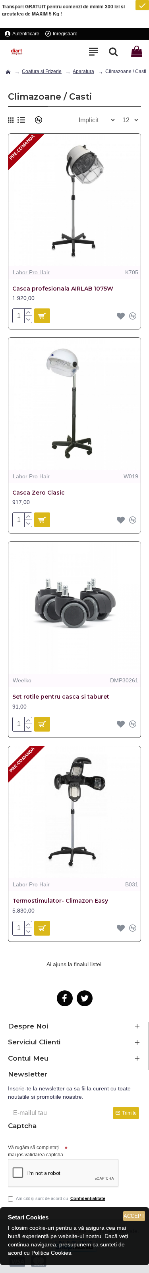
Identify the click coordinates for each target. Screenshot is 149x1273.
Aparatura (83, 71)
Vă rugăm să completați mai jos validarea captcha (35, 1151)
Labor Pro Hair (31, 272)
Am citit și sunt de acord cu (60, 1198)
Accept (134, 1216)
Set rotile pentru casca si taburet (60, 696)
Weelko (22, 680)
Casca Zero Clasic (38, 492)
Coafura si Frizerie (42, 71)
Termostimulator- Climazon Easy (60, 900)
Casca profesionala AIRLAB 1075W (62, 288)
